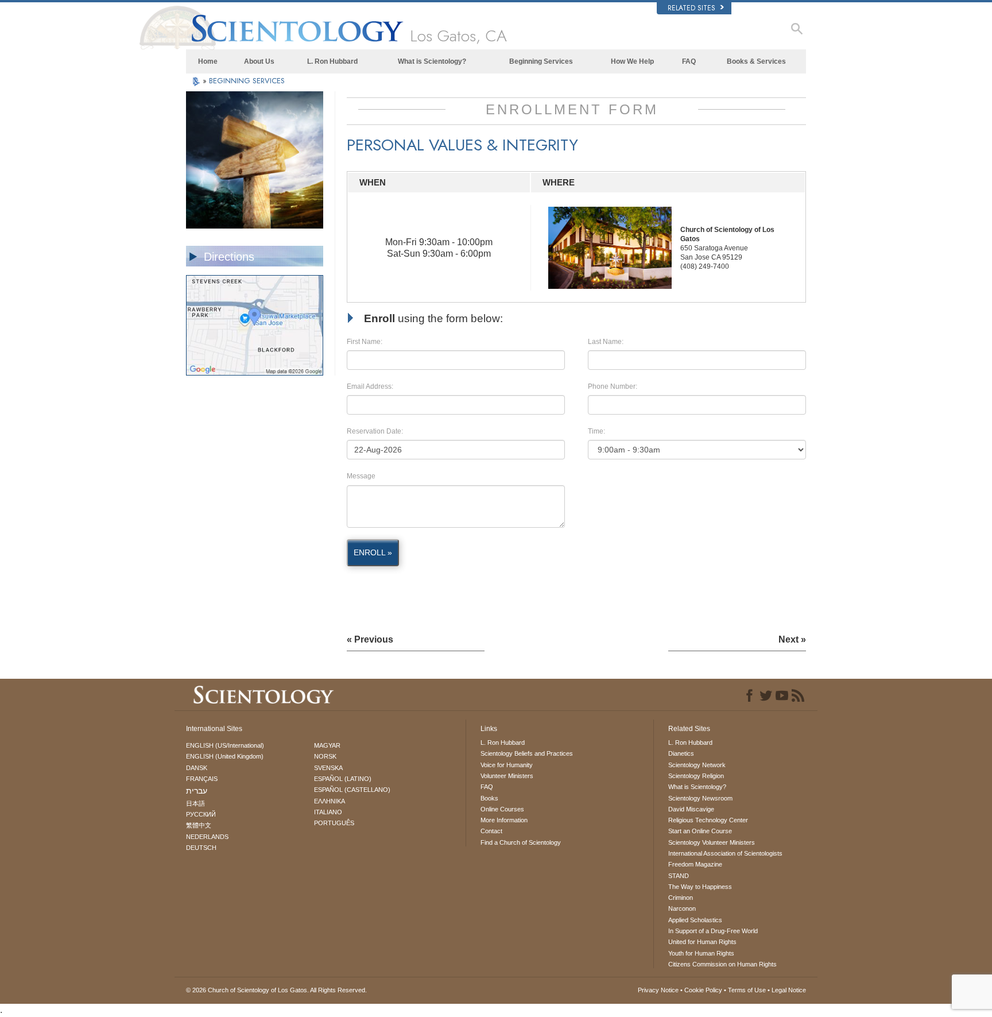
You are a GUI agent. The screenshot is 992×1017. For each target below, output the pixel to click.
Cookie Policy (703, 990)
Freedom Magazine (695, 864)
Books (489, 798)
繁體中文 (198, 825)
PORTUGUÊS (334, 822)
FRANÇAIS (202, 778)
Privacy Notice (658, 990)
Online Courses (502, 809)
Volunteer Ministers (506, 775)
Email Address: (370, 386)
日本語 (195, 803)
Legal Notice (789, 990)
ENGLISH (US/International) (225, 745)
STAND (678, 875)
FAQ (689, 61)
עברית (196, 790)
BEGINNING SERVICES (247, 80)
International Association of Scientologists (725, 853)
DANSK (196, 767)
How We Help (632, 61)
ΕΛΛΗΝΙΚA (329, 801)
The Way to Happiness (700, 886)
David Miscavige (691, 809)
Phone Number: (612, 386)
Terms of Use (747, 990)
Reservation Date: (375, 431)
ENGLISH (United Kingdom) (225, 756)
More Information (504, 820)
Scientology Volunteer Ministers (711, 842)
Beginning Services (541, 61)
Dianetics (681, 753)
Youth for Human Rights (701, 953)
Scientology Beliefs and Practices (526, 753)
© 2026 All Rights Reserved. (276, 990)
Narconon (682, 908)
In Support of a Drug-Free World (713, 930)
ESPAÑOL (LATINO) (342, 778)
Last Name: (605, 342)
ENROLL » (373, 552)
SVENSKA (328, 767)
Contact (491, 830)
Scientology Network (697, 764)
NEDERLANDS (207, 836)
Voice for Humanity (506, 764)
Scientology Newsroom (700, 798)
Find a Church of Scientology (520, 842)
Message (361, 476)
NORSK (325, 756)
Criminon (680, 897)
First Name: (364, 342)
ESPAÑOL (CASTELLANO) (352, 789)
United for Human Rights (702, 941)
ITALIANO (328, 812)
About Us (259, 61)
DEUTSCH (201, 847)
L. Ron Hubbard (332, 61)
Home (208, 61)
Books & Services (756, 61)
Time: (596, 431)
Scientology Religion (696, 775)
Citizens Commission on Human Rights (722, 964)
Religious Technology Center (708, 820)
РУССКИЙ (201, 814)
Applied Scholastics (695, 920)
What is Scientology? (432, 61)
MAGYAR (327, 745)
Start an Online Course (700, 830)
